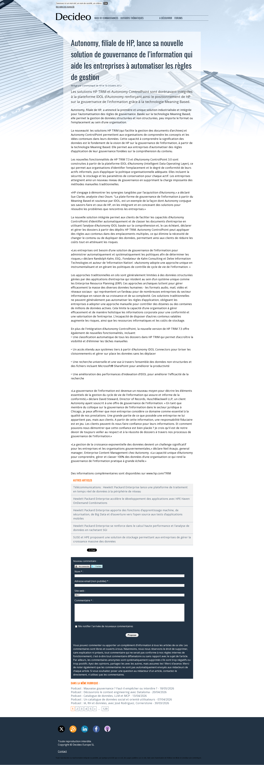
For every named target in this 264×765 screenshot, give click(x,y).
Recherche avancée (65, 7)
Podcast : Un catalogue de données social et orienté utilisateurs (113, 699)
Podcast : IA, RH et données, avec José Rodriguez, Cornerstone (111, 703)
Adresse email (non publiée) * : (92, 581)
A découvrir (165, 18)
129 (105, 709)
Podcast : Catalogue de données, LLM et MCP (100, 696)
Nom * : (79, 571)
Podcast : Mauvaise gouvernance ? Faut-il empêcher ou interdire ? (114, 688)
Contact (62, 751)
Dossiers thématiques (132, 18)
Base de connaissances (106, 18)
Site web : (80, 590)
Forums (178, 18)
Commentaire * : (84, 600)
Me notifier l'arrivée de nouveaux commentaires (105, 626)
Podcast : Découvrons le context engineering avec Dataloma (110, 692)
